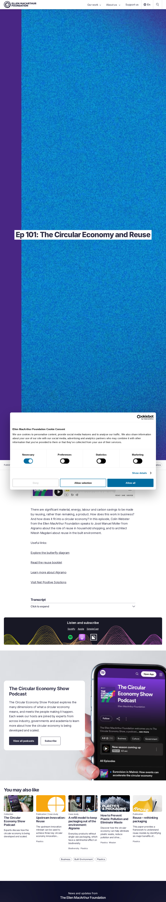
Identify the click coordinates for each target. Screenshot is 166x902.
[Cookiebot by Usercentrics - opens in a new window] (139, 417)
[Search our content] (157, 4)
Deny (36, 482)
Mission (112, 842)
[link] (18, 822)
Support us (132, 4)
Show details (139, 473)
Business (65, 859)
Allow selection (83, 482)
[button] (83, 606)
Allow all (130, 482)
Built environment (83, 859)
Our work (92, 4)
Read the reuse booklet (46, 562)
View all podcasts (23, 740)
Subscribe (51, 740)
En (148, 4)
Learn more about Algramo (48, 572)
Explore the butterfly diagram (50, 552)
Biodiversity (73, 848)
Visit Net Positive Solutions (48, 582)
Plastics (157, 465)
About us (112, 4)
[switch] (64, 461)
